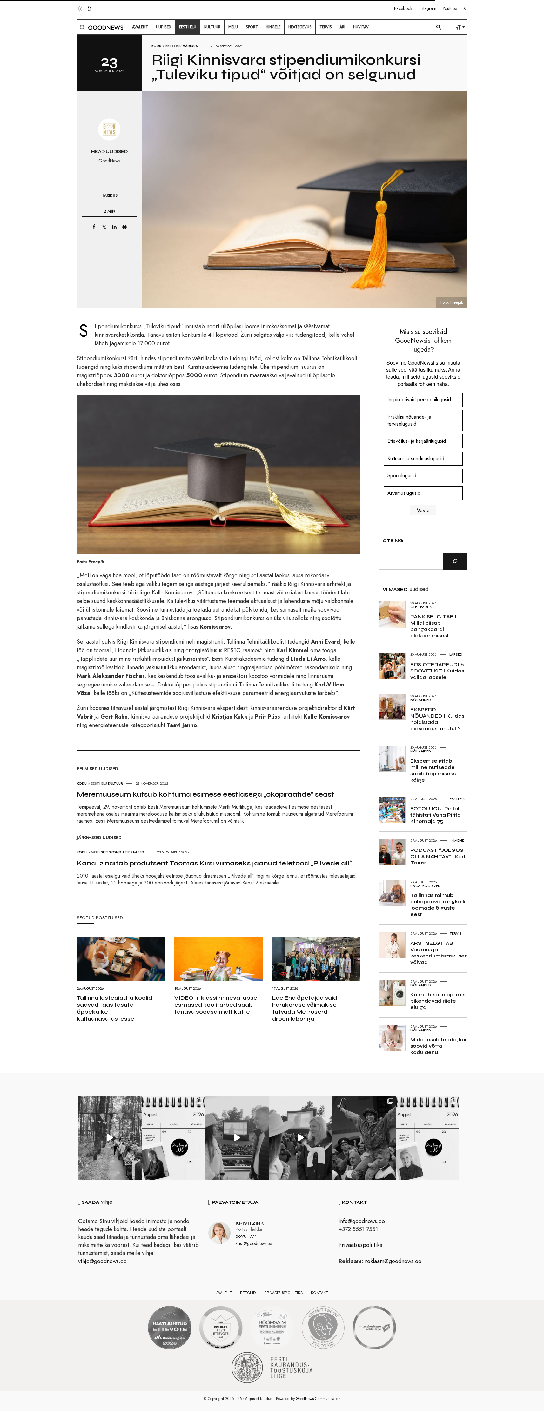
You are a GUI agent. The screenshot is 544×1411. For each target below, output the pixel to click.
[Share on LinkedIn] (114, 227)
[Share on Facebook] (94, 227)
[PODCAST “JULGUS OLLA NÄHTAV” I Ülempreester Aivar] (427, 1138)
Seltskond (111, 852)
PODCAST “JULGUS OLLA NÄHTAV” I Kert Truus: (438, 856)
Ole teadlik (421, 606)
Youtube (450, 8)
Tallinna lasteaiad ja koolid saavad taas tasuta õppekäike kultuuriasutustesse (114, 1008)
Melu (95, 852)
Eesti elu (173, 45)
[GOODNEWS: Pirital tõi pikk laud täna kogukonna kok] (110, 1138)
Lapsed (455, 654)
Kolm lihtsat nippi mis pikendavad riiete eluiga (437, 1000)
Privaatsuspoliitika (360, 1245)
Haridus (190, 45)
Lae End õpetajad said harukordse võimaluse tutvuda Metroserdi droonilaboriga (304, 1008)
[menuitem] (140, 27)
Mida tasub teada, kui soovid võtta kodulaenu (438, 1046)
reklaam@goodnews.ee (393, 1261)
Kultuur (115, 783)
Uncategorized (425, 885)
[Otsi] (455, 561)
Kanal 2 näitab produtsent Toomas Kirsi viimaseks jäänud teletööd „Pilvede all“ (214, 863)
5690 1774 (246, 1236)
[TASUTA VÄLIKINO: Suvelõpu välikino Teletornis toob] (364, 1138)
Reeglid (248, 1292)
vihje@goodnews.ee (102, 1261)
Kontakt (319, 1292)
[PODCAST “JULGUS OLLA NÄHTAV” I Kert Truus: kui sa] (173, 1138)
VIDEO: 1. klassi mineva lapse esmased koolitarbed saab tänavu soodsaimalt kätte (215, 1004)
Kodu (156, 45)
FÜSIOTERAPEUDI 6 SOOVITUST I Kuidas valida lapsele (437, 670)
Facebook (403, 8)
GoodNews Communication (318, 1398)
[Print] (124, 227)
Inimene (457, 840)
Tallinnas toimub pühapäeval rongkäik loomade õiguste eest (438, 904)
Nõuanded (420, 699)
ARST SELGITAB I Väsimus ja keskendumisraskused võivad (439, 952)
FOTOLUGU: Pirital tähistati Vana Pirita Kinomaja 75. (435, 814)
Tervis (456, 933)
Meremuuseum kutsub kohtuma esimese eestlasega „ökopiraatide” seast (205, 794)
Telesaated (133, 852)
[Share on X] (104, 227)
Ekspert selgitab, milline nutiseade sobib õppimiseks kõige (433, 770)
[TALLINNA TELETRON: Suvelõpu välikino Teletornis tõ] (300, 1138)
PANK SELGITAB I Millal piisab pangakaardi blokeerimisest (433, 626)
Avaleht (224, 1292)
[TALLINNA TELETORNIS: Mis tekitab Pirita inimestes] (237, 1138)
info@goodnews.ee (362, 1221)
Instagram (427, 8)
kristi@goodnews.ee (254, 1243)
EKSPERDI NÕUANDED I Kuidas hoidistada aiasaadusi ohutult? (437, 719)
